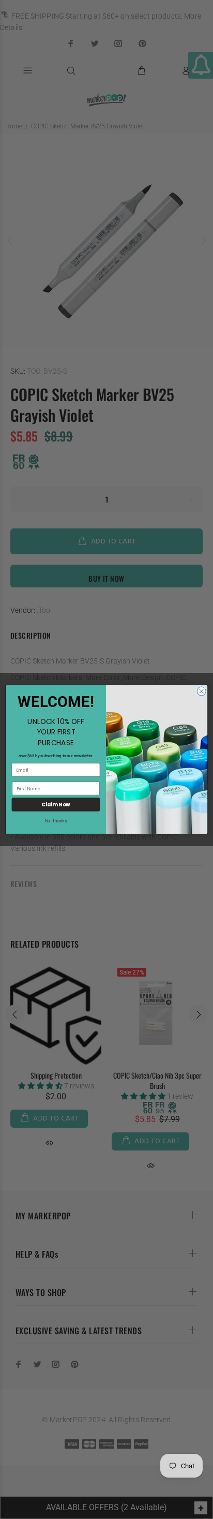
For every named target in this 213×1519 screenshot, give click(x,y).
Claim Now (55, 804)
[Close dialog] (201, 691)
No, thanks (56, 821)
